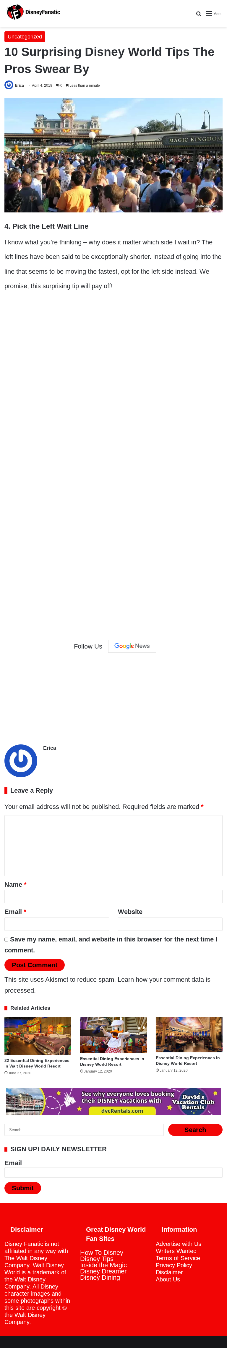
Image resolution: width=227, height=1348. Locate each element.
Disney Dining (100, 1277)
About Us (168, 1279)
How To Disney (101, 1252)
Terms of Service (178, 1258)
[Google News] (132, 646)
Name (15, 884)
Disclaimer (169, 1272)
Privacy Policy (174, 1265)
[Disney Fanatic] (32, 13)
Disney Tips (97, 1258)
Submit (23, 1188)
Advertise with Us (178, 1244)
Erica (19, 85)
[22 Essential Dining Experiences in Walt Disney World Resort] (37, 1036)
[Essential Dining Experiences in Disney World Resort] (113, 1035)
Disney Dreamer (103, 1271)
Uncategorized (25, 37)
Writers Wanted (176, 1251)
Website (130, 911)
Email (15, 911)
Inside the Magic (103, 1265)
